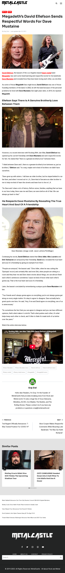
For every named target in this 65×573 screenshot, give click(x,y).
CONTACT (34, 554)
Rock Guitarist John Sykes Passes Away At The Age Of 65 (18, 513)
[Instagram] (32, 547)
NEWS (10, 12)
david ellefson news (49, 368)
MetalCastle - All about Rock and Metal (45, 569)
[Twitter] (27, 547)
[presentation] (16, 459)
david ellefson (35, 368)
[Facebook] (22, 547)
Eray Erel (6, 31)
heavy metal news (19, 372)
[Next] (60, 468)
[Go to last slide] (4, 468)
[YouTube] (43, 547)
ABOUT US (23, 554)
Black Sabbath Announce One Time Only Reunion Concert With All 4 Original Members (26, 500)
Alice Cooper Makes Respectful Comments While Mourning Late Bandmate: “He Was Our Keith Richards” (51, 426)
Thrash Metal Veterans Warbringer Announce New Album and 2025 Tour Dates (24, 518)
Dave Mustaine (8, 368)
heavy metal (7, 372)
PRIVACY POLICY (47, 554)
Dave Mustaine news (21, 368)
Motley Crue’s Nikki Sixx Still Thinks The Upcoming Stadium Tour (16, 476)
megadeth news (42, 372)
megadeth (31, 372)
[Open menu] (61, 3)
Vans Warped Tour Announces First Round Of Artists (17, 509)
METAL (4, 12)
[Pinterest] (38, 547)
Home (15, 554)
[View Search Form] (56, 3)
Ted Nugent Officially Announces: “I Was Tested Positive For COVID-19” (15, 423)
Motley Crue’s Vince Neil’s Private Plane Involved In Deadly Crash (20, 505)
